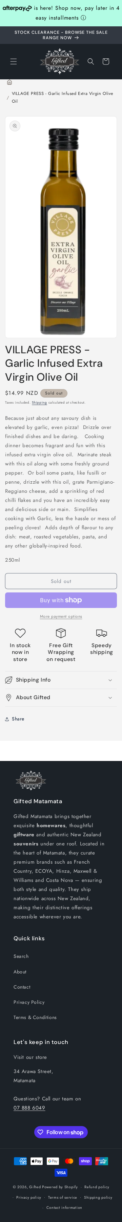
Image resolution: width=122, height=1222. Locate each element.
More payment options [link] (61, 616)
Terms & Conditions (35, 1017)
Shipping (39, 402)
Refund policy (96, 1187)
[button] (13, 61)
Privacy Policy (29, 1002)
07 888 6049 (29, 1108)
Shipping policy (98, 1197)
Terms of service (62, 1197)
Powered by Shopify (60, 1187)
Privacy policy (28, 1197)
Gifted (35, 1187)
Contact (22, 987)
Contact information (64, 1207)
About (20, 971)
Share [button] (18, 718)
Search (21, 956)
